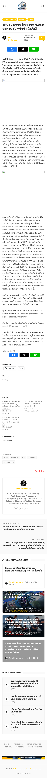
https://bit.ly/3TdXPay (18, 317)
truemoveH (9, 462)
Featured (18, 744)
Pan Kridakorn (23, 488)
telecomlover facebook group (27, 769)
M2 (23, 457)
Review (8, 747)
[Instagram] (30, 508)
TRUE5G (31, 457)
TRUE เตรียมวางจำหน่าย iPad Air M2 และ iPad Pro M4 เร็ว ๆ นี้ (33, 403)
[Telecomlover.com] (22, 6)
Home (6, 744)
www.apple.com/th (19, 326)
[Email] (16, 508)
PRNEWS (22, 19)
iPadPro (15, 457)
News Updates (10, 19)
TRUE (31, 19)
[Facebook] (25, 508)
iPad (6, 457)
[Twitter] (21, 508)
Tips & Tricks (35, 747)
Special (20, 747)
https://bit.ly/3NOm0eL (30, 314)
